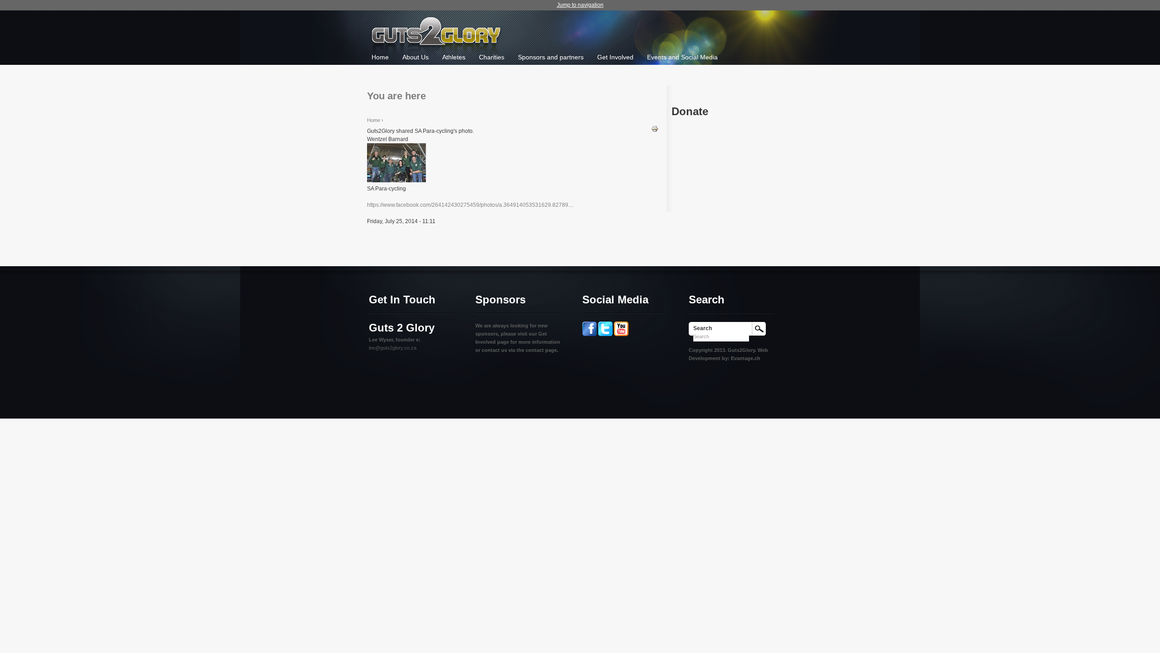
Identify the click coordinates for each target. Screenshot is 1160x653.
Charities (491, 57)
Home (380, 57)
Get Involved (615, 57)
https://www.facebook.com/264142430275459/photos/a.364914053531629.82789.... (470, 205)
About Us (415, 57)
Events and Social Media (682, 57)
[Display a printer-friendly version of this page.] (654, 128)
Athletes (453, 57)
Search (702, 328)
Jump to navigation (580, 5)
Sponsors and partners (551, 57)
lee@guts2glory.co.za (392, 348)
